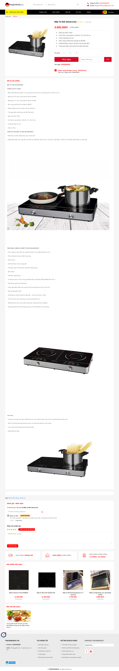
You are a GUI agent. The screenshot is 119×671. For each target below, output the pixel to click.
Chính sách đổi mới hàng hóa (70, 648)
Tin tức (78, 12)
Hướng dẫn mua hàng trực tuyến (71, 657)
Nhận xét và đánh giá (14, 526)
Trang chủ (43, 12)
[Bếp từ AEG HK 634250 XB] (46, 580)
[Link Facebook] (86, 651)
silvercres (22, 498)
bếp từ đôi (12, 498)
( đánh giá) (88, 22)
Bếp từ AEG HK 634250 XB (46, 593)
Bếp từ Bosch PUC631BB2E (18, 593)
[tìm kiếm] (78, 5)
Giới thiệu (56, 12)
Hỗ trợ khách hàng (69, 640)
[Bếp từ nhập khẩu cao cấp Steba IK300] (100, 580)
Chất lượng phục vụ (68, 651)
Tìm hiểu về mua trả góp (69, 644)
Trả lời (12, 520)
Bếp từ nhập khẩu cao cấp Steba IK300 (100, 594)
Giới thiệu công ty (43, 644)
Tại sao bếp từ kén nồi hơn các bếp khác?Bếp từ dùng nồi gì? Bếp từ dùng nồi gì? (18, 625)
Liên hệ (67, 12)
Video (89, 12)
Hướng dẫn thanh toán (68, 654)
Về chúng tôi (42, 640)
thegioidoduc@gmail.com (104, 5)
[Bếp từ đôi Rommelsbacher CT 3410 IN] (73, 580)
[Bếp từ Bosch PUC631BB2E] (19, 580)
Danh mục (16, 12)
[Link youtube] (91, 651)
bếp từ (17, 498)
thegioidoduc (89, 645)
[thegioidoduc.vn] (14, 6)
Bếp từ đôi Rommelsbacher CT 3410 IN (73, 594)
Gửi (108, 59)
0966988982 (104, 3)
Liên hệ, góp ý (42, 648)
